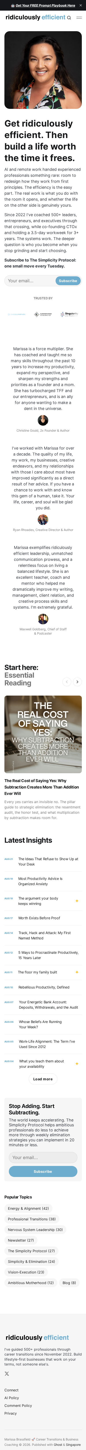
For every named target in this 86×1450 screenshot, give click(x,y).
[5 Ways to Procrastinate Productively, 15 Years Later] (43, 955)
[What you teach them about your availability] (43, 1063)
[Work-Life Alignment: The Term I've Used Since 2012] (43, 1044)
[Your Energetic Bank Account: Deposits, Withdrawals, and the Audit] (43, 1004)
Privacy (10, 1413)
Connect (11, 1390)
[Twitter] (6, 1373)
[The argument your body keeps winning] (43, 901)
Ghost (58, 1444)
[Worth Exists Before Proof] (43, 918)
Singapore (73, 1444)
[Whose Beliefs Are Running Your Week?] (43, 1024)
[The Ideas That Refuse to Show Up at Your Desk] (43, 861)
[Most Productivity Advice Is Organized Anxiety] (43, 881)
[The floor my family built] (43, 972)
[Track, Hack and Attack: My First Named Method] (43, 935)
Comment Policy (18, 1405)
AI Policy (11, 1398)
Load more (43, 1079)
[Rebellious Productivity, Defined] (43, 987)
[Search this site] (69, 17)
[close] (80, 5)
